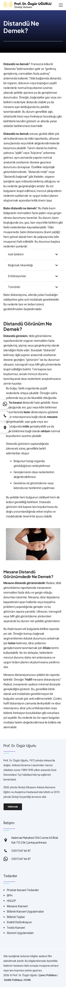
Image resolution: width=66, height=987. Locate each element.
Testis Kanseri (16, 927)
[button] (60, 5)
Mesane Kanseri (17, 906)
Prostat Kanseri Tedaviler (23, 890)
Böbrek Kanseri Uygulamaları (25, 911)
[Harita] (7, 840)
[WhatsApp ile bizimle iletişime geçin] (5, 404)
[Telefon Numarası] (7, 851)
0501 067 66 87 (21, 850)
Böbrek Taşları (16, 917)
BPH (10, 895)
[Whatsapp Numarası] (7, 859)
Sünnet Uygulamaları (20, 933)
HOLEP (11, 901)
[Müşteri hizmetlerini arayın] (5, 416)
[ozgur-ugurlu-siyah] (27, 5)
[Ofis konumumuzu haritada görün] (5, 428)
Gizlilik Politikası (13, 980)
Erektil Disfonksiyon (19, 922)
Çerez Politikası (48, 975)
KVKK (27, 980)
